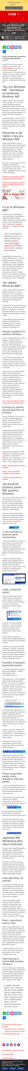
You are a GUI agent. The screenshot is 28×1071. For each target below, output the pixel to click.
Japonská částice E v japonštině (14, 1029)
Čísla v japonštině (7, 1054)
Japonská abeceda (8, 1058)
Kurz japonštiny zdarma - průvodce (13, 1050)
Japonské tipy (18, 36)
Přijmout (5, 1068)
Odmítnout (12, 1068)
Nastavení (21, 1068)
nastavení (16, 1065)
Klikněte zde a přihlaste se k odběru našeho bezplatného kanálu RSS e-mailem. (13, 184)
